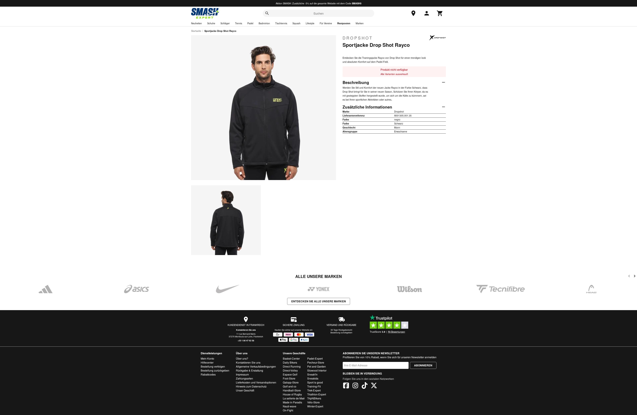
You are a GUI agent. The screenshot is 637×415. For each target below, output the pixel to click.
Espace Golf (290, 374)
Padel (250, 23)
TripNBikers (314, 398)
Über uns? (242, 358)
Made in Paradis (292, 402)
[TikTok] (364, 386)
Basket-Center (291, 358)
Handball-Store (292, 390)
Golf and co (289, 386)
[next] (634, 276)
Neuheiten (196, 23)
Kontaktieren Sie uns (246, 330)
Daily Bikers (290, 362)
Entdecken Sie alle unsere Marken (318, 301)
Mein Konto (207, 358)
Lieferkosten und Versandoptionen (256, 382)
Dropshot (358, 37)
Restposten (343, 23)
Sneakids (312, 378)
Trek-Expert (314, 390)
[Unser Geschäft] (413, 13)
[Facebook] (346, 386)
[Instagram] (355, 386)
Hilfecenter (207, 362)
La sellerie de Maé (294, 398)
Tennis (238, 23)
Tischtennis (281, 23)
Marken (360, 23)
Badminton (264, 23)
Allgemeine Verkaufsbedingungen (256, 366)
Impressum (242, 374)
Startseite (196, 31)
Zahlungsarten (244, 378)
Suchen (319, 13)
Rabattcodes (208, 374)
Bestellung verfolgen (213, 366)
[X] (374, 386)
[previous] (629, 276)
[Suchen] (267, 13)
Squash (296, 23)
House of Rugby (292, 394)
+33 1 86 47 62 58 (246, 340)
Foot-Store (289, 378)
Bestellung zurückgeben (341, 332)
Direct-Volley (290, 370)
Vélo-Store (313, 402)
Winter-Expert (315, 406)
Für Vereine (326, 23)
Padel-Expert (315, 358)
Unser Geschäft (245, 390)
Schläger (225, 23)
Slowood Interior (316, 370)
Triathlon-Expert (316, 394)
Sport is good (315, 382)
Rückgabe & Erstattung (249, 370)
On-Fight (288, 410)
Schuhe (211, 23)
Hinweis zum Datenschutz (251, 386)
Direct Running (292, 366)
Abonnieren (423, 365)
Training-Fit (314, 386)
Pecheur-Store (315, 362)
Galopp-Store (291, 382)
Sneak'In (312, 374)
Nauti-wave (289, 406)
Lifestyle (310, 23)
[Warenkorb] (440, 13)
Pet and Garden (316, 366)
